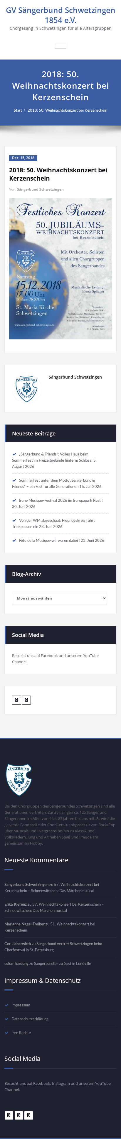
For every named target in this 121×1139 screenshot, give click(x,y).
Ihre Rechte (21, 1033)
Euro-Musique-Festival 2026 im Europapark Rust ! (61, 500)
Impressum (20, 1005)
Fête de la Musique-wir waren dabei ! (49, 541)
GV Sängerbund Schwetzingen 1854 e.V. (60, 15)
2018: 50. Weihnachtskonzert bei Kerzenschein (67, 110)
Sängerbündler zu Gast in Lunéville (62, 964)
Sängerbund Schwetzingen (40, 189)
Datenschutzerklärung (29, 1019)
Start (18, 110)
